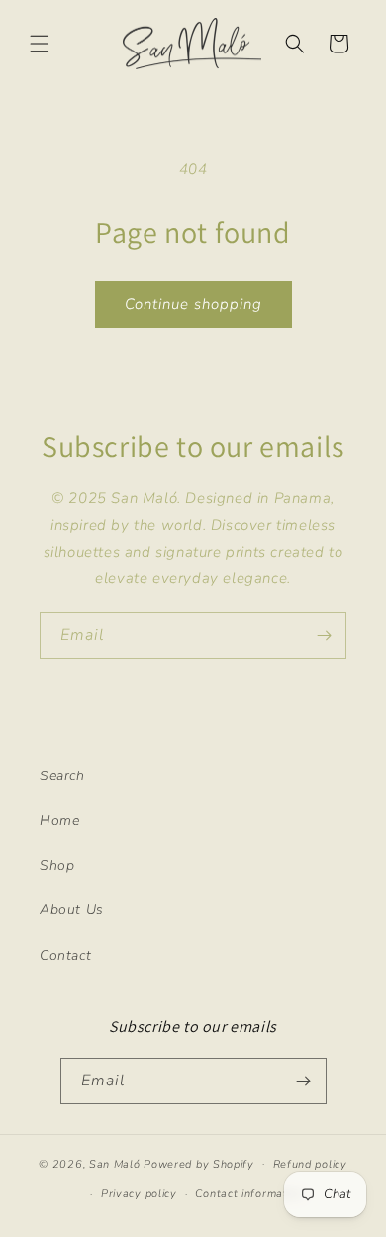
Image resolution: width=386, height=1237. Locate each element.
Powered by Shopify (199, 1163)
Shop (57, 865)
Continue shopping (193, 304)
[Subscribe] (323, 635)
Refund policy (310, 1164)
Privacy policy (139, 1193)
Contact (65, 955)
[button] (39, 43)
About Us (72, 909)
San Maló (115, 1163)
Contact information (249, 1193)
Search (62, 776)
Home (59, 820)
